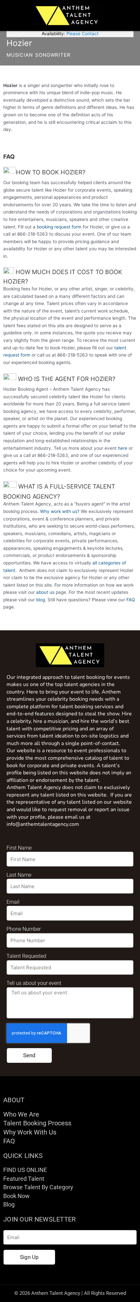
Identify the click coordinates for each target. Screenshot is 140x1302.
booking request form (59, 226)
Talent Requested (26, 956)
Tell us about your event (34, 983)
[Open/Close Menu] (128, 15)
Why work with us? (59, 511)
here (122, 448)
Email (13, 902)
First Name (19, 848)
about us (45, 592)
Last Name (19, 875)
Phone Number (24, 929)
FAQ (130, 599)
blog (40, 599)
